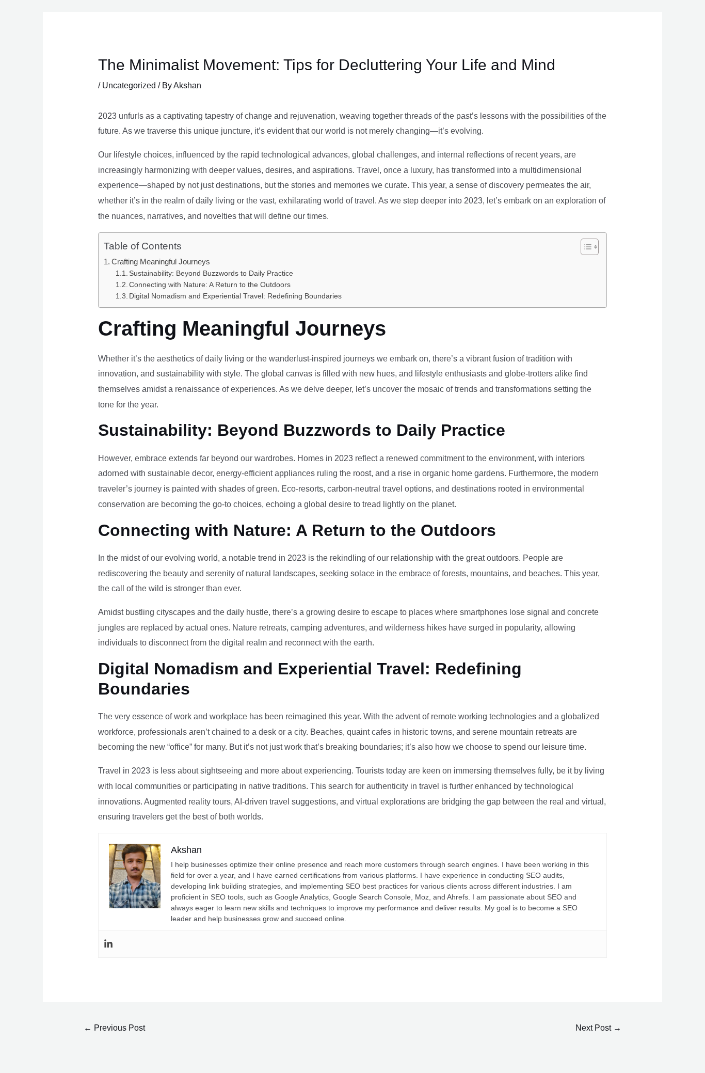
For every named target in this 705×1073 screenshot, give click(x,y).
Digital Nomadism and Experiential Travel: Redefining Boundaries (235, 296)
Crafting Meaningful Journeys (160, 261)
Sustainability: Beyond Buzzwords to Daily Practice (211, 273)
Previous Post (114, 1027)
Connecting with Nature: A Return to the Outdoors (210, 285)
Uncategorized (129, 85)
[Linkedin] (108, 944)
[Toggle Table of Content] (584, 247)
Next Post (598, 1027)
